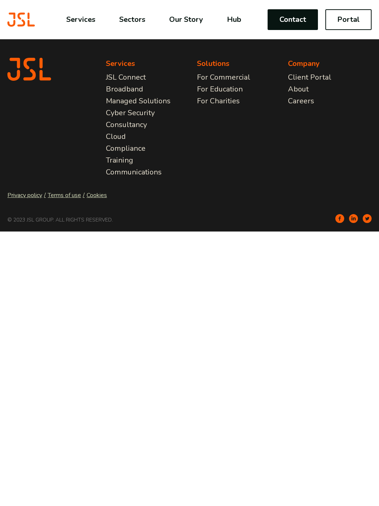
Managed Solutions (138, 101)
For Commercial (223, 77)
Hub (234, 19)
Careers (301, 101)
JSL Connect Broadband (126, 83)
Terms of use (64, 195)
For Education (220, 89)
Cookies (97, 195)
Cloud (116, 137)
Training (119, 160)
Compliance (125, 148)
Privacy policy (24, 195)
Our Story (186, 19)
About (298, 89)
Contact (292, 19)
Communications (134, 172)
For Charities (218, 101)
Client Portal (309, 77)
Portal (348, 19)
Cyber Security (130, 113)
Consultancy (126, 125)
